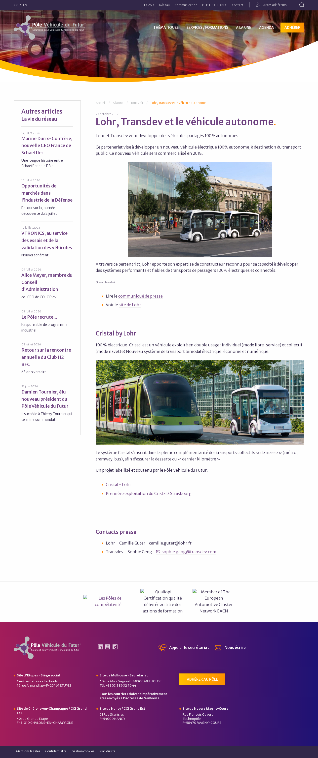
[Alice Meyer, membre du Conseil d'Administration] (47, 283)
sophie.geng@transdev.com (189, 551)
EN (25, 5)
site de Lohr (130, 304)
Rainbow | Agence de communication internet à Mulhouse (286, 753)
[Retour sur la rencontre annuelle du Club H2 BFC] (47, 358)
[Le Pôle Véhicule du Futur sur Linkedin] (100, 646)
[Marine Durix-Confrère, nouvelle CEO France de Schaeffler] (47, 150)
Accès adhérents (275, 5)
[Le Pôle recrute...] (47, 321)
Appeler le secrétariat (188, 647)
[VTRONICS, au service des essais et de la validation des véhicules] (47, 241)
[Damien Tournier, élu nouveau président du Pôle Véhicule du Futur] (47, 403)
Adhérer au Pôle (202, 679)
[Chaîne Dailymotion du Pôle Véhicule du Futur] (115, 646)
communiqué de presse (140, 296)
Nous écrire (235, 647)
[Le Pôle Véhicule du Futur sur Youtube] (107, 646)
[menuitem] (149, 5)
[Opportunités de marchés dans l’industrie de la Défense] (47, 197)
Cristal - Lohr (118, 484)
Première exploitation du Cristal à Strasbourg (149, 493)
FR (16, 5)
